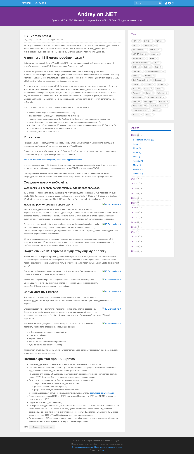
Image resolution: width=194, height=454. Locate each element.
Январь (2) (138, 173)
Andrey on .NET (97, 14)
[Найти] (160, 3)
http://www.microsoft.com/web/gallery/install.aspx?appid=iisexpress (53, 160)
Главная (26, 3)
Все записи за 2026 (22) (144, 140)
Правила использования (82, 447)
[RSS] (166, 3)
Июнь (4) (137, 152)
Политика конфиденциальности (108, 447)
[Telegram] (169, 3)
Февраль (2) (138, 169)
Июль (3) (137, 148)
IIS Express (35, 427)
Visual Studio (48, 427)
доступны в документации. (102, 393)
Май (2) (136, 157)
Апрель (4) (138, 161)
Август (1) (137, 144)
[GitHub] (173, 3)
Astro (102, 450)
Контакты (40, 3)
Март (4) (137, 165)
